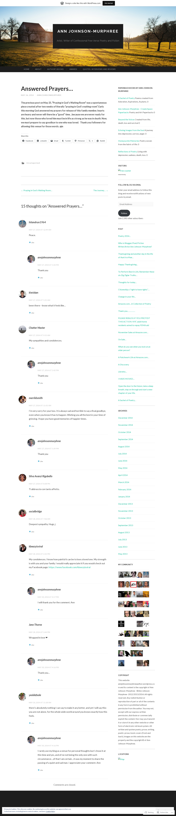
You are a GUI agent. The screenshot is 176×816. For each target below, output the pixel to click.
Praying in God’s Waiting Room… (36, 190)
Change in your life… (127, 296)
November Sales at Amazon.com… (133, 332)
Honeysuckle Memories (128, 141)
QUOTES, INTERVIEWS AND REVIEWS (99, 69)
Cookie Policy (50, 811)
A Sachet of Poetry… (127, 400)
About (38, 69)
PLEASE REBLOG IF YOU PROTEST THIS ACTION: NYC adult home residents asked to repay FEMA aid (134, 321)
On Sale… (122, 339)
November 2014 (125, 425)
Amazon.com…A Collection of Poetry (134, 303)
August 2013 (123, 532)
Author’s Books (55, 69)
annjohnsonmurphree (49, 95)
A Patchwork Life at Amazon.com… (133, 357)
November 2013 (125, 511)
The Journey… (100, 190)
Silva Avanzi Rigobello (40, 476)
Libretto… (122, 371)
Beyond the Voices (126, 119)
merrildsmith (36, 397)
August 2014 (123, 446)
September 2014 (125, 439)
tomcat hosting (122, 174)
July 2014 (122, 453)
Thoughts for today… (127, 282)
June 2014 (122, 460)
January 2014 (124, 496)
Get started (109, 3)
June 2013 (122, 546)
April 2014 (123, 475)
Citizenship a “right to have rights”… (134, 289)
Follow (124, 213)
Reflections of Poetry (127, 151)
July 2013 (122, 539)
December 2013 (125, 504)
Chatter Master (37, 327)
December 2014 (125, 418)
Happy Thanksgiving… (128, 264)
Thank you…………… (126, 311)
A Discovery (123, 364)
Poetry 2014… (124, 236)
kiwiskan (33, 292)
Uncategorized (33, 163)
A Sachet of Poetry (126, 98)
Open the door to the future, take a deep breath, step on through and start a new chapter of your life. (135, 389)
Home (26, 69)
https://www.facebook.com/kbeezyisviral (69, 567)
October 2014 (124, 432)
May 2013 (122, 554)
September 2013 (125, 525)
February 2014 (124, 489)
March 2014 (123, 482)
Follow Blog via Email (129, 185)
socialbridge (35, 511)
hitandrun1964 (37, 222)
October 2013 (124, 518)
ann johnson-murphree (88, 31)
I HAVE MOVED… (126, 378)
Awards (73, 69)
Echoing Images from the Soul (131, 130)
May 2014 (122, 468)
